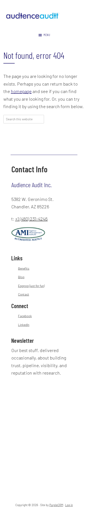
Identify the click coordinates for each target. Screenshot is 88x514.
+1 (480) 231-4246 (31, 218)
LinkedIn (23, 325)
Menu (47, 35)
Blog (21, 277)
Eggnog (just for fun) (31, 286)
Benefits (23, 268)
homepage (21, 91)
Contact (23, 294)
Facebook (25, 316)
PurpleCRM (56, 505)
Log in (69, 505)
